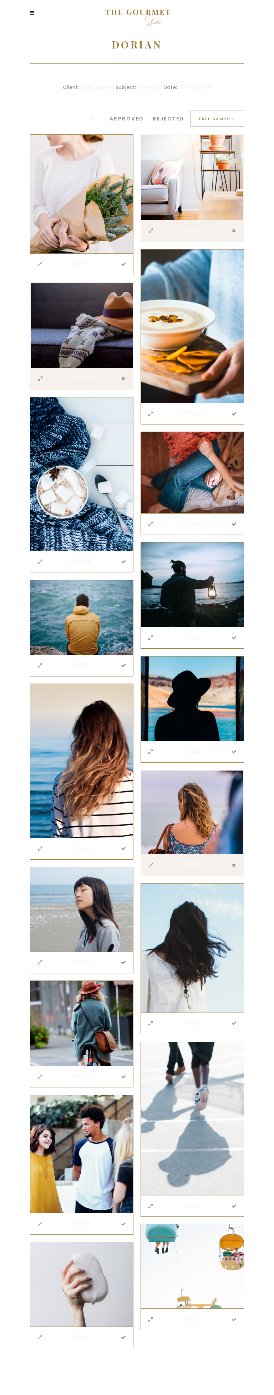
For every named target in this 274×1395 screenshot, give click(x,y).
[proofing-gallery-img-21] (192, 698)
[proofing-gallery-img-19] (192, 584)
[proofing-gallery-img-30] (81, 1283)
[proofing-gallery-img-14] (192, 177)
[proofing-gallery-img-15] (192, 325)
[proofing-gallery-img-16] (82, 325)
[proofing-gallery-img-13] (81, 193)
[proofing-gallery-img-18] (192, 472)
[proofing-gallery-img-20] (81, 617)
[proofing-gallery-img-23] (192, 811)
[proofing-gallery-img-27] (192, 1118)
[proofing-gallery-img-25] (192, 947)
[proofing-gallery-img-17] (81, 473)
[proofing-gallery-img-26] (81, 1022)
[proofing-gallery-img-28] (81, 1153)
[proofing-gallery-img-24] (81, 908)
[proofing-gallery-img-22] (81, 760)
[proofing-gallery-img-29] (192, 1266)
